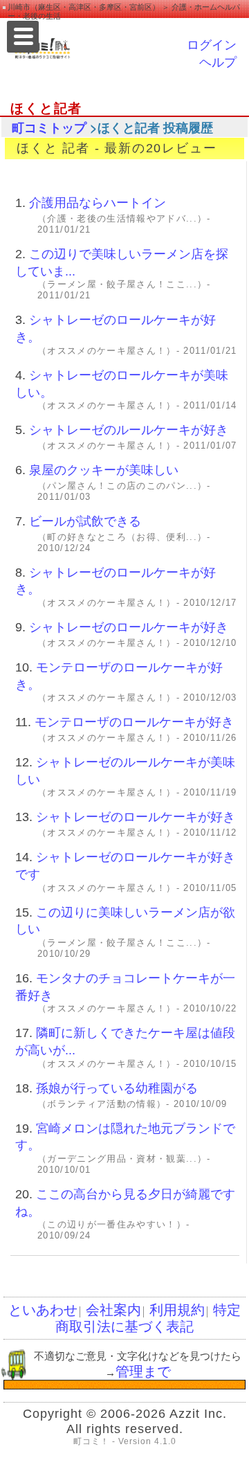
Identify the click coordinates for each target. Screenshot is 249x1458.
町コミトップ (49, 128)
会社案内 (113, 1309)
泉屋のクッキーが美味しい (103, 470)
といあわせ (42, 1309)
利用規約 (177, 1309)
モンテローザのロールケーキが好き (134, 722)
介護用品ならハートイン (97, 203)
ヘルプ (218, 62)
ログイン (212, 45)
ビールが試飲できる (85, 521)
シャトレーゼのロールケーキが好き (128, 627)
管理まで (143, 1371)
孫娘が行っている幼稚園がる (117, 1088)
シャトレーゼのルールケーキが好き (128, 430)
